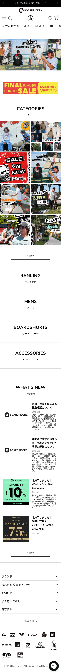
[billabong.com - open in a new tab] (12, 634)
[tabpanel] (30, 54)
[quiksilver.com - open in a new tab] (4, 634)
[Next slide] (57, 3)
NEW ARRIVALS (11, 26)
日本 (29, 621)
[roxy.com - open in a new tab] (21, 634)
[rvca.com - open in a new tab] (33, 634)
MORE (30, 256)
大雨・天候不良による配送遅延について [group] (30, 3)
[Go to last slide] (4, 3)
